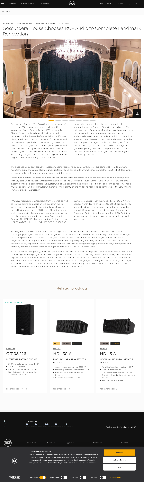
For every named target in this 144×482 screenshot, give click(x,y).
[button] (51, 121)
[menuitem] (28, 4)
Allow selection (120, 460)
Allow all (119, 452)
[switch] (64, 477)
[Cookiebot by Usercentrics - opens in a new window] (14, 477)
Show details (115, 478)
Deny (119, 467)
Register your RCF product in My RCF (121, 427)
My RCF (120, 4)
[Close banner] (140, 450)
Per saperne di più (15, 389)
